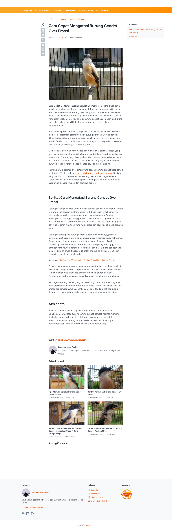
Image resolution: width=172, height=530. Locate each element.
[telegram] (43, 45)
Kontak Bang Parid (98, 501)
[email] (43, 54)
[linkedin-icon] (27, 513)
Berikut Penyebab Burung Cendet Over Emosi (105, 393)
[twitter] (43, 35)
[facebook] (43, 30)
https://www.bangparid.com (72, 340)
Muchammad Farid (40, 492)
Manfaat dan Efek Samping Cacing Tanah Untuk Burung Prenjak (87, 260)
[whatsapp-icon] (32, 513)
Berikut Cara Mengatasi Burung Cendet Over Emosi (145, 30)
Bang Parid (90, 525)
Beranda (94, 490)
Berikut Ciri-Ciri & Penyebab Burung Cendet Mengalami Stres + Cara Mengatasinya (65, 431)
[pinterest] (43, 49)
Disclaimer (95, 493)
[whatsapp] (43, 40)
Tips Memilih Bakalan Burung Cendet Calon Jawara (65, 393)
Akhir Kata (132, 36)
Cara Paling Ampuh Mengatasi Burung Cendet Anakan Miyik (105, 429)
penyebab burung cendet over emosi (94, 173)
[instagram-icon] (23, 513)
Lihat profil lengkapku (33, 507)
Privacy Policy (96, 497)
